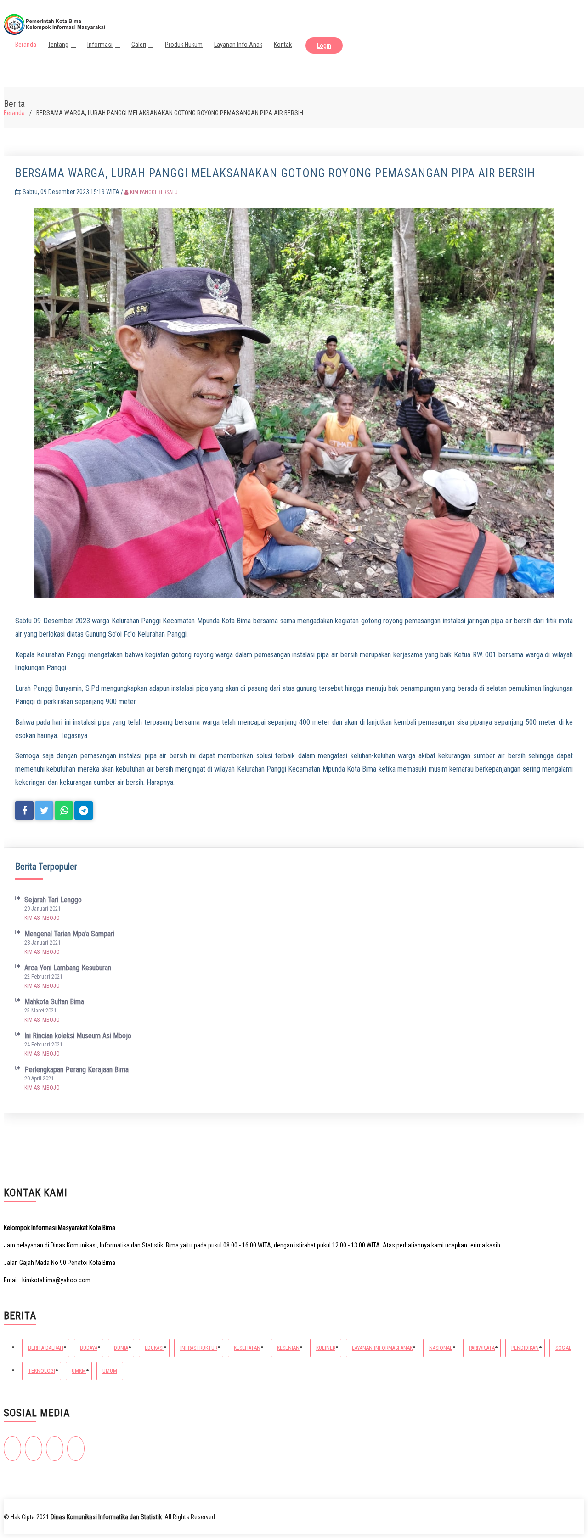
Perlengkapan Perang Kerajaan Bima (76, 1069)
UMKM (79, 1371)
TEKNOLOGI (41, 1371)
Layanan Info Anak (238, 44)
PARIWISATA (482, 1348)
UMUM (109, 1371)
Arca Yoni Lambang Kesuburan (67, 967)
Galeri (138, 44)
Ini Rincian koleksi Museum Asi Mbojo (77, 1035)
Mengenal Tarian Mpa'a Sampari (69, 933)
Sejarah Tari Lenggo (53, 899)
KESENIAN (288, 1348)
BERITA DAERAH (45, 1348)
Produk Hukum (184, 44)
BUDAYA (88, 1348)
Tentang (58, 44)
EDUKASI (154, 1348)
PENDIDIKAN (525, 1348)
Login (324, 45)
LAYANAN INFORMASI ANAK (382, 1348)
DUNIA (121, 1348)
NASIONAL (440, 1348)
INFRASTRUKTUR (198, 1348)
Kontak (283, 44)
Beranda (25, 44)
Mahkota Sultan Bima (54, 1001)
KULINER (325, 1348)
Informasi (100, 44)
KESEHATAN (247, 1348)
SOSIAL (563, 1348)
